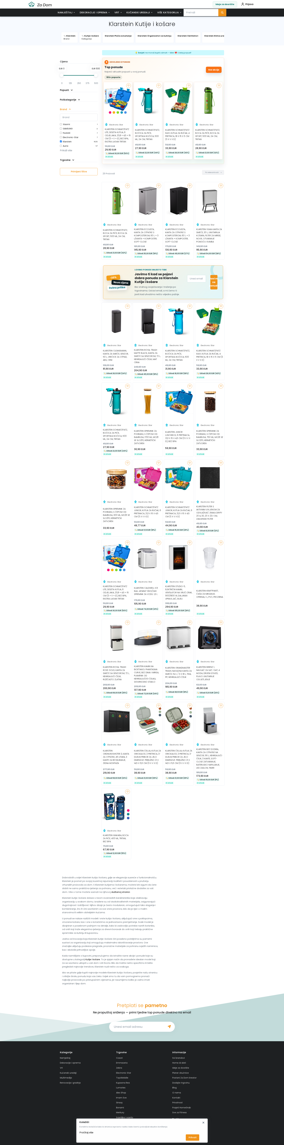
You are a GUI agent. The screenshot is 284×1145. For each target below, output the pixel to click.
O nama (176, 1092)
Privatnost (177, 1102)
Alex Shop (121, 1092)
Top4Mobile (122, 1077)
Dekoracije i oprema (93, 12)
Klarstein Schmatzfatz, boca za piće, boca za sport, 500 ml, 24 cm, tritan (207, 134)
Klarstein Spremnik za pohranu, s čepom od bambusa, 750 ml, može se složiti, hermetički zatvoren (209, 437)
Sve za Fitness (179, 1112)
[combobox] (201, 12)
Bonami (120, 1107)
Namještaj (65, 12)
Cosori (119, 1057)
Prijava (249, 4)
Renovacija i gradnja (70, 1082)
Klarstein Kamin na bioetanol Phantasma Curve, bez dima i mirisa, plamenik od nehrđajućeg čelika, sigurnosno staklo (146, 674)
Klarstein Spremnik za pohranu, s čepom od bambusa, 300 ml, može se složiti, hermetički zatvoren (116, 515)
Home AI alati (179, 1062)
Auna (65, 145)
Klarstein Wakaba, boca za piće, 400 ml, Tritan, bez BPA (116, 838)
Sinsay (119, 1102)
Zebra (119, 1067)
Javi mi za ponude (213, 282)
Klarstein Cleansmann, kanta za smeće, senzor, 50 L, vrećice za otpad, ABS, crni (115, 355)
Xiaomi (66, 124)
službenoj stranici (120, 892)
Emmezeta (122, 1062)
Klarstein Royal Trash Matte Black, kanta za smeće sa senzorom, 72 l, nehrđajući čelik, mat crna (147, 356)
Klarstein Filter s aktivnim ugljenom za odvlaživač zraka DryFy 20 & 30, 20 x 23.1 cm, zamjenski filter (209, 512)
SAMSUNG (68, 128)
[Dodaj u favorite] (128, 85)
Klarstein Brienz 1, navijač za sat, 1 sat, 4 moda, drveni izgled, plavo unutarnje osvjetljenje (208, 673)
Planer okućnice (180, 1072)
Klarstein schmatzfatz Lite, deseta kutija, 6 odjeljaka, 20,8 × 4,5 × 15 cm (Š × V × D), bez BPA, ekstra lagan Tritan (118, 135)
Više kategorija (168, 12)
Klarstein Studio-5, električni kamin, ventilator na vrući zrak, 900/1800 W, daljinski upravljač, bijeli (178, 592)
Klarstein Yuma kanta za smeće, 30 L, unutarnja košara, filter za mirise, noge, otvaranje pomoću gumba (209, 235)
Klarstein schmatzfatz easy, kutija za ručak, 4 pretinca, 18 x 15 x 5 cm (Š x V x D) (177, 134)
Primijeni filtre (79, 171)
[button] (213, 172)
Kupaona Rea (123, 1082)
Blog (174, 1087)
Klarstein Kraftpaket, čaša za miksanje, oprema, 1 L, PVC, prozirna (209, 593)
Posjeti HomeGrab (181, 1107)
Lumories (120, 1087)
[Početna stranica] (40, 4)
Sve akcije (213, 69)
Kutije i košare (92, 959)
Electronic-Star (70, 137)
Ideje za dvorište (225, 4)
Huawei (66, 132)
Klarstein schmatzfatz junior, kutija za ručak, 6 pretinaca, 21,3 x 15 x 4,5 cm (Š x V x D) (147, 512)
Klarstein (67, 141)
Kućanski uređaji (138, 12)
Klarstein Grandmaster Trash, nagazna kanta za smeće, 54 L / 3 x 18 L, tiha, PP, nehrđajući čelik (178, 672)
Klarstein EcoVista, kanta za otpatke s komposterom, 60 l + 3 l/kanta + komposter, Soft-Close (146, 235)
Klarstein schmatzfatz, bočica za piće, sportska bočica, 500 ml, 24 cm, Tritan (147, 134)
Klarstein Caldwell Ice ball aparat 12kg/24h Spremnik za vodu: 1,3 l (146, 591)
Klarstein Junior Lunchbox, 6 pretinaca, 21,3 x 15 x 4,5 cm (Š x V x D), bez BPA (177, 437)
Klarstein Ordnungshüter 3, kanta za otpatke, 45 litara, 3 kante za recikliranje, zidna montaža (116, 757)
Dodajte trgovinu (181, 1082)
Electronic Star (116, 124)
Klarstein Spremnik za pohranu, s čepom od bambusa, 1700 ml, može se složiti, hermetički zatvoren (146, 437)
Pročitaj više (86, 1132)
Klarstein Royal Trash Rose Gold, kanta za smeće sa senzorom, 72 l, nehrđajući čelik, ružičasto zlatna (116, 673)
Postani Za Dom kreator (184, 1077)
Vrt (116, 12)
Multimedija (66, 1077)
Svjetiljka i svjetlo (124, 1117)
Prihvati (192, 1137)
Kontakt (176, 1097)
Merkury (120, 1112)
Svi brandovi (178, 1057)
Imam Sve (121, 1097)
